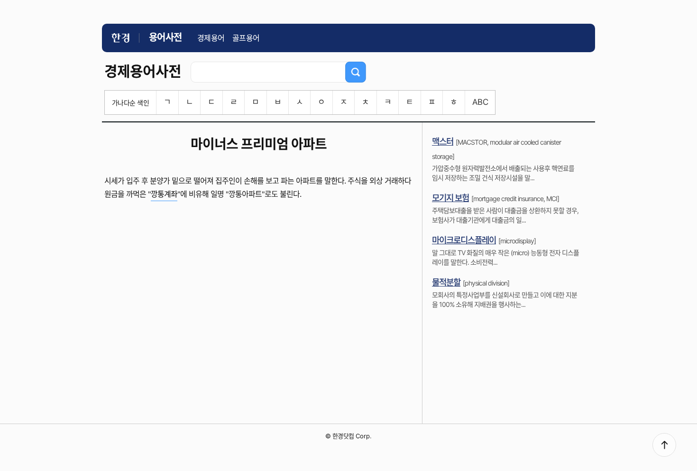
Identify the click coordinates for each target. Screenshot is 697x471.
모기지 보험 (450, 198)
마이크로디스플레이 (464, 240)
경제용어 (211, 38)
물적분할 (446, 282)
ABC (480, 102)
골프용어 (246, 38)
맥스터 (442, 142)
